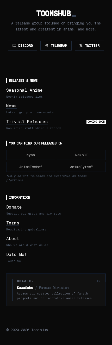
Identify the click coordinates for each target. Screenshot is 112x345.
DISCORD (25, 45)
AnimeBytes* (81, 167)
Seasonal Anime (24, 90)
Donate (14, 207)
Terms (12, 223)
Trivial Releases (27, 121)
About (12, 238)
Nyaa (31, 155)
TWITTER (92, 45)
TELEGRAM (59, 45)
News (11, 106)
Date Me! (16, 254)
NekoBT (81, 155)
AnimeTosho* (30, 167)
